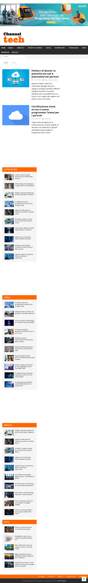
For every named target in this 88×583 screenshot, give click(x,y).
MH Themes (62, 581)
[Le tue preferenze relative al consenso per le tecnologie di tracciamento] (84, 579)
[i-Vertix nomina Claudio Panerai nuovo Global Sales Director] (9, 177)
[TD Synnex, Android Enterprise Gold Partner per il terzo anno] (9, 332)
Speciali (15, 52)
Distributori (60, 48)
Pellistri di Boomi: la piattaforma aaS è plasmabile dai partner (45, 73)
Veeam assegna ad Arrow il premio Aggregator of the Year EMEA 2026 (24, 366)
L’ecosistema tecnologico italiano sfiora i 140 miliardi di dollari (24, 476)
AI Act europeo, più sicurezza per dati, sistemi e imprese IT (24, 484)
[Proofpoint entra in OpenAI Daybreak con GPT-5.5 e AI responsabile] (9, 375)
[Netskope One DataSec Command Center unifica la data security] (9, 248)
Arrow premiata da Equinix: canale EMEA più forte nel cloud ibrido (24, 384)
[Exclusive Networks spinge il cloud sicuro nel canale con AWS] (9, 349)
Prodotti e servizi (35, 48)
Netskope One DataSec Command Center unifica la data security (24, 247)
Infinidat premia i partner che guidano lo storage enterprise (24, 312)
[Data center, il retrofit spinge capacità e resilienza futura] (9, 495)
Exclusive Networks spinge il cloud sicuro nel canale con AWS (24, 348)
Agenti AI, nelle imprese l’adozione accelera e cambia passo (24, 212)
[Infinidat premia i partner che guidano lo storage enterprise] (9, 314)
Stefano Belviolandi (51, 80)
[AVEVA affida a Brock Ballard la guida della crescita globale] (9, 186)
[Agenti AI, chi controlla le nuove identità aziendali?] (9, 239)
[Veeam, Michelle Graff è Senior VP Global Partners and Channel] (9, 358)
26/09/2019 (37, 119)
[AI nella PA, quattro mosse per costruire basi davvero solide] (9, 221)
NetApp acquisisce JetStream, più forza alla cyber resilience (24, 194)
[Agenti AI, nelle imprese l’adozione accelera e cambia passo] (9, 212)
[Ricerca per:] (14, 56)
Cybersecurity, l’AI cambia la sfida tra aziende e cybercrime (24, 256)
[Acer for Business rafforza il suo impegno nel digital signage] (9, 503)
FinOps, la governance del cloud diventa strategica (23, 528)
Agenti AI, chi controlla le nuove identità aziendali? (23, 238)
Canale (10, 48)
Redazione (48, 119)
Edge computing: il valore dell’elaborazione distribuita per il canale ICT (24, 556)
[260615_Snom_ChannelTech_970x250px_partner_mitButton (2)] (44, 25)
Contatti (51, 576)
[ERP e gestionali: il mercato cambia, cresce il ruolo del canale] (9, 547)
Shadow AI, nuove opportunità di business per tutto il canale (24, 339)
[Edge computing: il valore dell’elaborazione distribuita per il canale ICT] (9, 556)
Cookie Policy (71, 576)
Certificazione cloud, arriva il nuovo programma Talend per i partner (45, 111)
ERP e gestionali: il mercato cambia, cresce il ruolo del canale (23, 547)
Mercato (20, 48)
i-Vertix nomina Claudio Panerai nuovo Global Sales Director (24, 176)
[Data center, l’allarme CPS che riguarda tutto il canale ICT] (9, 230)
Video (84, 48)
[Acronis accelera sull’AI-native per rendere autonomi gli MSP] (9, 323)
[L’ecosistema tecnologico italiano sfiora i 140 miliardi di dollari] (9, 477)
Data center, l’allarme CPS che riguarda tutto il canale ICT (24, 229)
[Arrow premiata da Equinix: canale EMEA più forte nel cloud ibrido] (9, 384)
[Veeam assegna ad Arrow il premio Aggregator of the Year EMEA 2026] (9, 367)
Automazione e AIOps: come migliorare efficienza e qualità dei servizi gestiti (24, 564)
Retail (48, 48)
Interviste (5, 52)
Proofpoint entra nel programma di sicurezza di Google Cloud (23, 203)
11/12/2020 (37, 80)
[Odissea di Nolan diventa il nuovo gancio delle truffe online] (9, 512)
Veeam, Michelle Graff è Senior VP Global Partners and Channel (24, 357)
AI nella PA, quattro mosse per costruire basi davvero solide (23, 221)
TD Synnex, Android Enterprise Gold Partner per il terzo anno (24, 331)
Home (3, 48)
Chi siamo (41, 576)
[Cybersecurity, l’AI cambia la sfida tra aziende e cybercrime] (9, 256)
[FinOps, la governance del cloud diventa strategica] (9, 529)
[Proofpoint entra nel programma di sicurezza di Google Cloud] (9, 204)
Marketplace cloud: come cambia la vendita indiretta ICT (23, 538)
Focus (6, 522)
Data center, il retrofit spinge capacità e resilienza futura (24, 493)
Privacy (60, 576)
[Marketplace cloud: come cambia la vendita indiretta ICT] (9, 538)
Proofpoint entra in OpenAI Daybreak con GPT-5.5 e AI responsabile (24, 375)
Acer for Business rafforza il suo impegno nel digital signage (24, 503)
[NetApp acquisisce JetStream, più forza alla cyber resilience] (9, 195)
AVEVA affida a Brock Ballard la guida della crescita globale (24, 185)
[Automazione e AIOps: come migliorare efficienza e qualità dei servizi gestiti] (9, 565)
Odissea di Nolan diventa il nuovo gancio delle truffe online (23, 511)
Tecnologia (73, 48)
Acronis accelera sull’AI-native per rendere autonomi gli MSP (24, 321)
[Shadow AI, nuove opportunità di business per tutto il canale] (9, 340)
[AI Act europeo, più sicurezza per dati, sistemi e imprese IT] (9, 486)
